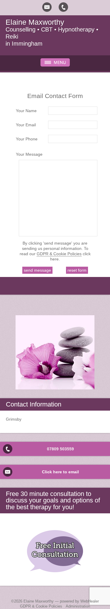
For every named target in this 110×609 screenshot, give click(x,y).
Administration (78, 606)
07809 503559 (60, 449)
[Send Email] (47, 7)
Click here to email (60, 471)
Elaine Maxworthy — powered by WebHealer (61, 601)
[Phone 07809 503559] (63, 7)
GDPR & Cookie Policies (59, 253)
